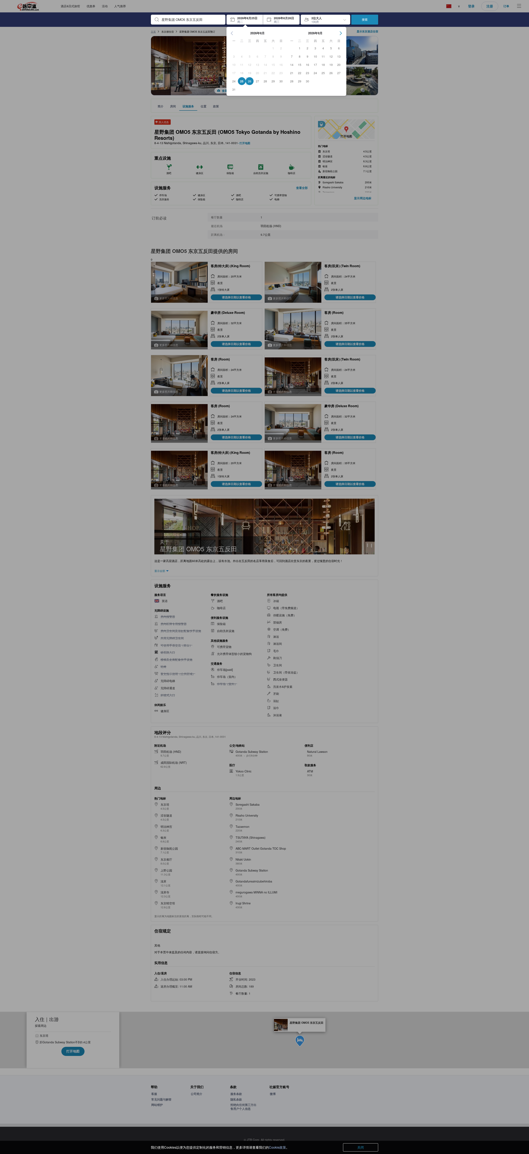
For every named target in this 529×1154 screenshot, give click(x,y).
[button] (244, 20)
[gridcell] (273, 48)
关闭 (360, 1147)
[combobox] (191, 20)
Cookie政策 (277, 1147)
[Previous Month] (232, 33)
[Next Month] (340, 33)
